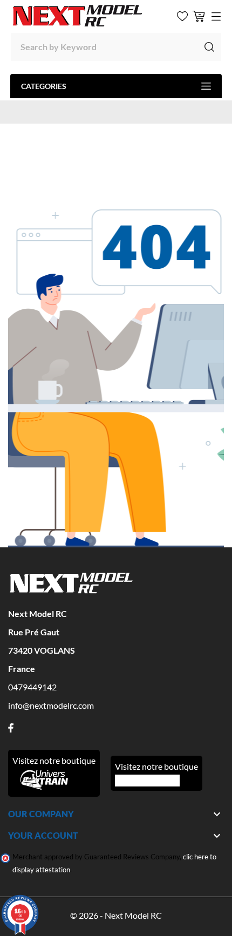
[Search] (209, 47)
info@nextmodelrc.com (51, 705)
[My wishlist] (182, 16)
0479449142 (32, 687)
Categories (43, 86)
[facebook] (10, 727)
